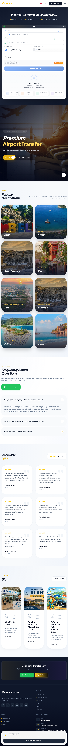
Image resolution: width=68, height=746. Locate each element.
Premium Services (42, 697)
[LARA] (17, 295)
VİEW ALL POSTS (59, 578)
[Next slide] (64, 175)
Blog (38, 703)
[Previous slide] (64, 170)
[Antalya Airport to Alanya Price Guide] (34, 598)
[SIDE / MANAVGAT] (17, 258)
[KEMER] (51, 222)
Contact (39, 709)
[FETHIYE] (17, 331)
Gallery (39, 706)
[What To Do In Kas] (11, 598)
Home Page (40, 694)
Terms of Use (6, 721)
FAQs (4, 724)
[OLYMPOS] (51, 295)
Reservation (56, 3)
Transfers (40, 700)
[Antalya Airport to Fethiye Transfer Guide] (56, 598)
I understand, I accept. (34, 740)
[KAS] (51, 258)
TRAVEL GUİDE (33, 158)
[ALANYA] (51, 331)
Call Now (43, 675)
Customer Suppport (12, 387)
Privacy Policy (6, 718)
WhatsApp (28, 675)
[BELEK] (17, 222)
